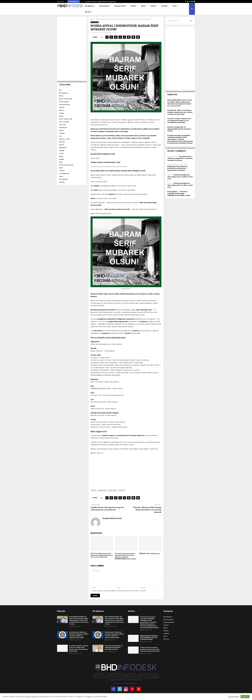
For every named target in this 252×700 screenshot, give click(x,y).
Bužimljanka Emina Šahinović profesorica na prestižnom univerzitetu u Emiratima (177, 168)
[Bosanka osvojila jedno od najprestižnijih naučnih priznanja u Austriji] (98, 648)
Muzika (61, 145)
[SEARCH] (191, 21)
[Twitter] (120, 689)
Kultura (153, 6)
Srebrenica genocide (66, 165)
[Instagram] (126, 689)
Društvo (133, 6)
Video (61, 176)
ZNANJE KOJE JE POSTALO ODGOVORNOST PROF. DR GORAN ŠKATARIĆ (149, 637)
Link (60, 136)
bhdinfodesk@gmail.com (130, 683)
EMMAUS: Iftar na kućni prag (149, 553)
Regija (61, 156)
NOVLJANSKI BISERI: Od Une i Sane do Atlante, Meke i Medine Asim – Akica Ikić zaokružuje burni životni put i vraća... (78, 620)
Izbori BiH (62, 124)
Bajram (94, 490)
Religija (61, 159)
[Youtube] (138, 689)
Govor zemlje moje (65, 119)
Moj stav (88, 12)
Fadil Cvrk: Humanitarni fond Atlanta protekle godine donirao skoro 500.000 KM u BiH (102, 555)
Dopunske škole (120, 6)
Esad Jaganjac (172, 191)
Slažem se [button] (245, 696)
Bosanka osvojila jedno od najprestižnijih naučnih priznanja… (104, 1)
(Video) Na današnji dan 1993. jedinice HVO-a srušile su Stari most (180, 176)
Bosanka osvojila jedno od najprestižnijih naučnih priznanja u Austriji (179, 129)
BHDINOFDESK (102, 490)
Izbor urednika (64, 122)
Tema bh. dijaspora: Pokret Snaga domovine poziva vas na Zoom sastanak (147, 509)
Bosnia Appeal (104, 6)
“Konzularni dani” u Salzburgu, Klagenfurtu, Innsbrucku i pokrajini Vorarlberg (180, 158)
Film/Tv (61, 110)
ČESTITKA (121, 490)
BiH (60, 90)
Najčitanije (62, 147)
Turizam (62, 170)
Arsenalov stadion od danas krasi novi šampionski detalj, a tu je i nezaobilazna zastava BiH (179, 120)
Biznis (143, 6)
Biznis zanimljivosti (65, 99)
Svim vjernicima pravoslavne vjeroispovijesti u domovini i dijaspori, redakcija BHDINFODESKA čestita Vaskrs (125, 556)
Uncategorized (64, 173)
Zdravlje (61, 182)
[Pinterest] (132, 689)
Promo (61, 153)
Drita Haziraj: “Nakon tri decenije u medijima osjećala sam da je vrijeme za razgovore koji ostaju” (179, 112)
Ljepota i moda (64, 139)
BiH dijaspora (89, 6)
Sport (175, 6)
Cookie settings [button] (233, 697)
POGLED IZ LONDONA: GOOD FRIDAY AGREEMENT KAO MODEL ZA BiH (178, 193)
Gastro (61, 116)
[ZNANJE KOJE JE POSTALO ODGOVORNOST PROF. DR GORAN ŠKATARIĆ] (133, 638)
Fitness (61, 113)
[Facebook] (113, 689)
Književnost (63, 127)
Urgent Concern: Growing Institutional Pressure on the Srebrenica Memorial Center (149, 649)
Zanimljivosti (63, 179)
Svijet (61, 168)
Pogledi (61, 150)
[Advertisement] (126, 470)
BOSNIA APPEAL (112, 490)
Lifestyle (164, 6)
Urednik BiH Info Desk (98, 32)
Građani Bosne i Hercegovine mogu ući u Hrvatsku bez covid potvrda (107, 508)
